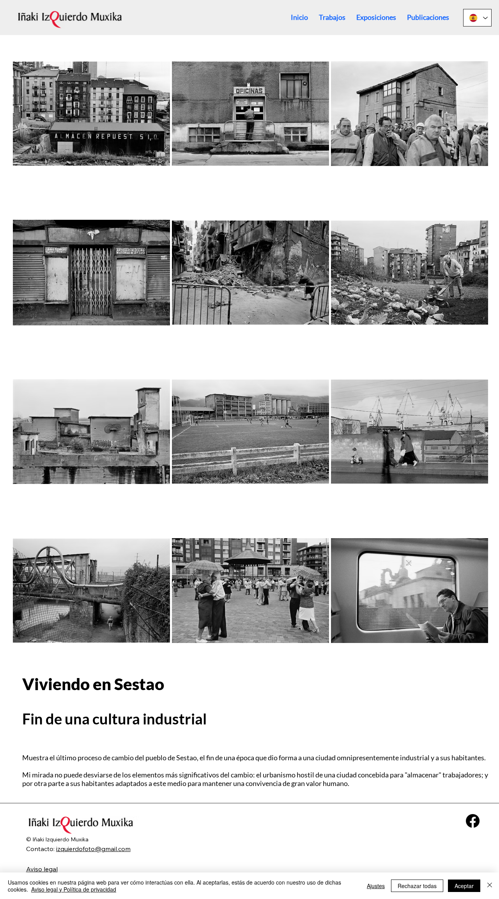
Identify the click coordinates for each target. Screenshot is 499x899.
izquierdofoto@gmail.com (93, 849)
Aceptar (464, 886)
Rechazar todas (417, 886)
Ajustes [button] (376, 886)
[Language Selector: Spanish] (477, 17)
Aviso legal (42, 869)
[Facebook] (473, 821)
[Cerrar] (489, 886)
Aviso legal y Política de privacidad (73, 889)
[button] (332, 17)
